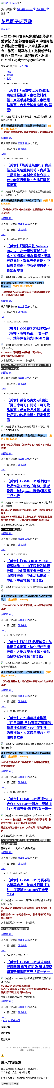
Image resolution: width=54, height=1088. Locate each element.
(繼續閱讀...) (7, 138)
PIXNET (13, 1047)
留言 (27, 143)
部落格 (10, 75)
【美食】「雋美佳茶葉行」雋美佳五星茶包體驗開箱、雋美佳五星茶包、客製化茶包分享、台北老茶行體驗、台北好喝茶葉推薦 (29, 175)
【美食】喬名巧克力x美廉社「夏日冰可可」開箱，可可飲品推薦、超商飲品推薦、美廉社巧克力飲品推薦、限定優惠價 (28, 410)
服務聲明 (30, 1050)
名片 (9, 78)
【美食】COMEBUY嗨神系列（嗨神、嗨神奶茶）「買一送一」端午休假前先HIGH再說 (29, 333)
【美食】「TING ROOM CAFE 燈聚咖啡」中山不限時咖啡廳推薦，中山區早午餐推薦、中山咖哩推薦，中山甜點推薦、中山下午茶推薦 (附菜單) (29, 570)
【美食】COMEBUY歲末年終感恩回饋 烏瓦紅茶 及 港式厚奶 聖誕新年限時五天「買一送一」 (30, 967)
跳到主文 (5, 29)
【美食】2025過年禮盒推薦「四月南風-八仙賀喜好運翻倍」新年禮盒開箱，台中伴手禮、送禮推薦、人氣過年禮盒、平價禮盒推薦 (30, 727)
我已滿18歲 (6, 1084)
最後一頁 (15, 1020)
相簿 (9, 72)
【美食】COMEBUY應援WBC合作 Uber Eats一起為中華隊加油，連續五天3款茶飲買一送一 (29, 804)
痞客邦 (21, 143)
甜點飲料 (22, 149)
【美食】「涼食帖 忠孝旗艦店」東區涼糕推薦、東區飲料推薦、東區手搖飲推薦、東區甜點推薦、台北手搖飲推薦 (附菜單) (29, 100)
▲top (3, 154)
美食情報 (23, 66)
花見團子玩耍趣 (16, 21)
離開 (16, 1084)
